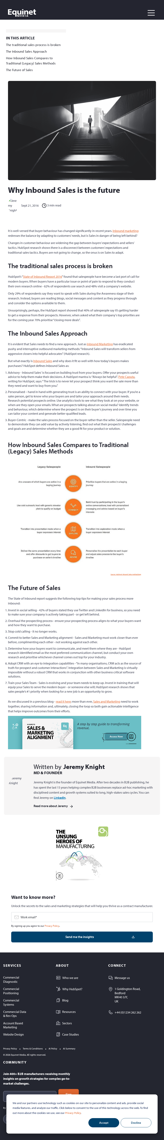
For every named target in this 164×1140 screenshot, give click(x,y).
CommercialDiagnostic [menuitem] (11, 979)
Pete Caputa (126, 377)
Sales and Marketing (106, 701)
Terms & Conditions (33, 1048)
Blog (65, 1000)
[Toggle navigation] (151, 13)
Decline (136, 1122)
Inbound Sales (42, 361)
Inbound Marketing (100, 344)
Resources (69, 1012)
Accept (104, 1122)
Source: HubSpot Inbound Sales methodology (126, 574)
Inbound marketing (126, 231)
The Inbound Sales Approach (26, 51)
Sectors (67, 1023)
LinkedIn (60, 798)
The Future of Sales (19, 70)
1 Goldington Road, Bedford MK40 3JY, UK (127, 995)
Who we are (70, 978)
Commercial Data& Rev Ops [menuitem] (14, 1014)
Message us (122, 978)
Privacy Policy (73, 1113)
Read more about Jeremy (51, 806)
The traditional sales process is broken (33, 45)
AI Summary (69, 1048)
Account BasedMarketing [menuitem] (13, 1025)
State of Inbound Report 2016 (42, 277)
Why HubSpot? (72, 989)
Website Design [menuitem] (13, 1034)
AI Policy (53, 1048)
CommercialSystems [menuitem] (11, 1002)
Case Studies (70, 1034)
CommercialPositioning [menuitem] (11, 991)
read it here (63, 701)
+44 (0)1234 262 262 (128, 1012)
